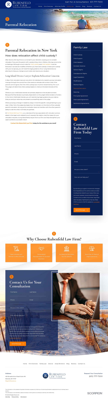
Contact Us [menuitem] (97, 6)
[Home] (18, 4)
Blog (67, 363)
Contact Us (81, 363)
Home (25, 363)
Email (76, 161)
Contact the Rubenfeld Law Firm (21, 123)
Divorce (50, 363)
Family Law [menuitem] (70, 6)
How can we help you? (81, 177)
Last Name (77, 146)
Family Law (43, 363)
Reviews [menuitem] (89, 6)
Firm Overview (33, 363)
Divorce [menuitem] (78, 6)
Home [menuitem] (40, 6)
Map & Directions (10, 381)
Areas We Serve (60, 363)
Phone (76, 153)
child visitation (46, 64)
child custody (35, 64)
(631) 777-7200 (96, 376)
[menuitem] (87, 55)
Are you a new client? (81, 169)
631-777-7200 (96, 2)
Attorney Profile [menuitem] (60, 6)
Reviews (73, 363)
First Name (77, 138)
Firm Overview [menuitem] (48, 6)
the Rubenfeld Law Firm (14, 113)
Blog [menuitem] (83, 6)
